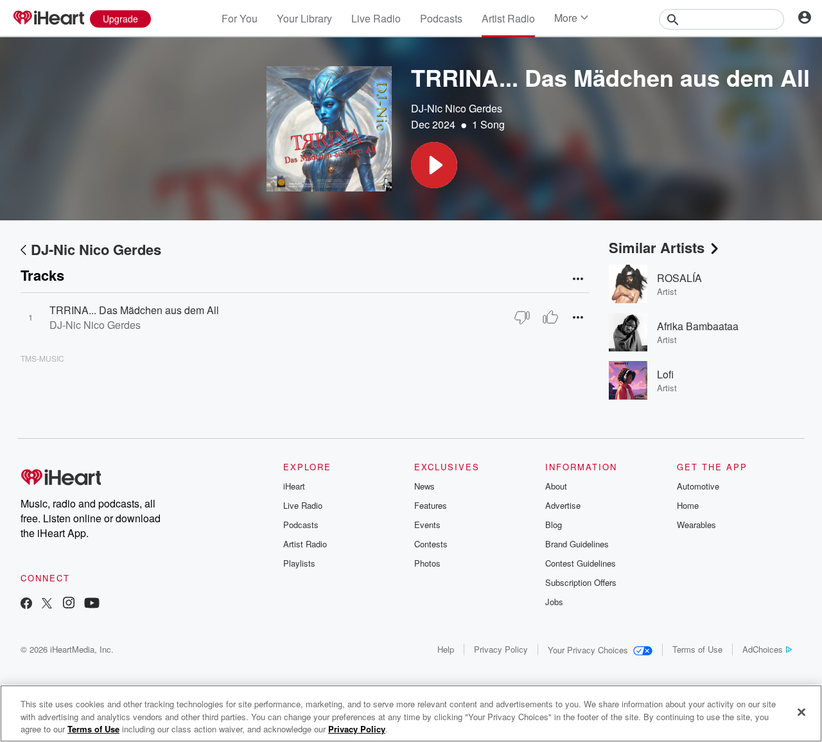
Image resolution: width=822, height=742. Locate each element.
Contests (431, 544)
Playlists (299, 563)
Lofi (665, 374)
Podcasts (441, 18)
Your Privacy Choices (588, 650)
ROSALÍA (679, 277)
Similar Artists (656, 247)
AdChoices (762, 649)
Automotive (698, 486)
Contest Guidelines (580, 563)
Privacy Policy (501, 649)
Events (427, 524)
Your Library (304, 18)
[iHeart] (48, 18)
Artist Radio (508, 18)
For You (240, 18)
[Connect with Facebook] (26, 604)
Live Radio (376, 18)
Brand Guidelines (577, 544)
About (556, 486)
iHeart (294, 486)
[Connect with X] (47, 604)
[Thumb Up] (550, 317)
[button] (434, 165)
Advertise (563, 505)
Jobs (554, 602)
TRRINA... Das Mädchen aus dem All (134, 310)
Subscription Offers (580, 582)
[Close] (801, 712)
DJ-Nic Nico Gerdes (456, 108)
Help (445, 649)
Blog (553, 524)
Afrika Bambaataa (698, 326)
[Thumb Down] (522, 317)
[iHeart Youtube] (92, 604)
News (424, 486)
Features (430, 505)
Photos (427, 563)
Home (688, 505)
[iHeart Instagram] (68, 604)
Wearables (696, 524)
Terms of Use (697, 649)
